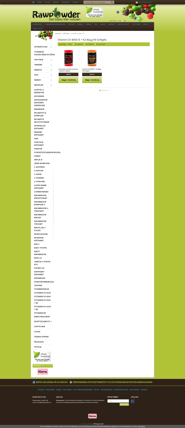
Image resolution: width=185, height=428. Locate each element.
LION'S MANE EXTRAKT (40, 186)
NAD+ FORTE (40, 248)
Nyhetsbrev (66, 2)
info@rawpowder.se (44, 402)
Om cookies (67, 390)
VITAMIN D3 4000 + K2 (42, 308)
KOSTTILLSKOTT (123, 24)
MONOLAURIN (41, 234)
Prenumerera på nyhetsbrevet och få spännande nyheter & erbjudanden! (112, 382)
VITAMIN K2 (40, 313)
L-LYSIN (37, 174)
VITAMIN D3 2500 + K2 (42, 301)
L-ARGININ (39, 167)
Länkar (58, 390)
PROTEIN (71, 24)
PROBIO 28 (39, 268)
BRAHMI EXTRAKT (39, 133)
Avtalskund (134, 390)
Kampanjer (39, 342)
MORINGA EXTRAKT (39, 239)
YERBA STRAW (37, 29)
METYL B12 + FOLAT (40, 229)
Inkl (120, 21)
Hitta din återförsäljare (82, 390)
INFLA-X (38, 160)
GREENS (80, 24)
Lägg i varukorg (69, 80)
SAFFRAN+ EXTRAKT (39, 273)
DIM (36, 139)
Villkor (39, 2)
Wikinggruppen (98, 424)
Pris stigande (79, 44)
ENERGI (88, 24)
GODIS (145, 24)
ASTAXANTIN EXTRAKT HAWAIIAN (40, 103)
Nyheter (56, 2)
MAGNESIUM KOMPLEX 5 (40, 203)
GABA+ (37, 156)
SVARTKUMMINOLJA (43, 282)
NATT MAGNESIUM (40, 252)
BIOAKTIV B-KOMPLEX (40, 114)
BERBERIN (39, 109)
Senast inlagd (100, 44)
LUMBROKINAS (41, 192)
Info (139, 426)
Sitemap (38, 347)
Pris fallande (90, 44)
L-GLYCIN (38, 171)
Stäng (143, 426)
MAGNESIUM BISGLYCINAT (40, 196)
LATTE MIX (136, 24)
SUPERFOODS (37, 24)
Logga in (143, 390)
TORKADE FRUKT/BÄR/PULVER (55, 24)
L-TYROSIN (39, 182)
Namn (70, 44)
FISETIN (38, 149)
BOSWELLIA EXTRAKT (40, 127)
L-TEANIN (39, 178)
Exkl (125, 21)
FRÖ (96, 24)
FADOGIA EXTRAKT (39, 143)
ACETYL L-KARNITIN (39, 91)
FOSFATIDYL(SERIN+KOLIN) (43, 152)
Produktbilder (107, 390)
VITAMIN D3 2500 (42, 296)
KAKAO (103, 24)
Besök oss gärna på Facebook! (51, 382)
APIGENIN (39, 96)
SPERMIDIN (39, 278)
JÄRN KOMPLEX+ (42, 163)
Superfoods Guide (121, 390)
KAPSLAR (112, 24)
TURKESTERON (41, 289)
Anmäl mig (124, 404)
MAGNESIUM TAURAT (40, 222)
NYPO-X (38, 258)
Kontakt (75, 2)
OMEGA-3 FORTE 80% (42, 263)
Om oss (47, 2)
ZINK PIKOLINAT (42, 317)
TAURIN (38, 285)
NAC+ (36, 244)
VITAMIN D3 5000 (42, 293)
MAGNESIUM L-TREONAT (41, 209)
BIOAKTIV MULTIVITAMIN (41, 120)
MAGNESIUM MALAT (40, 216)
